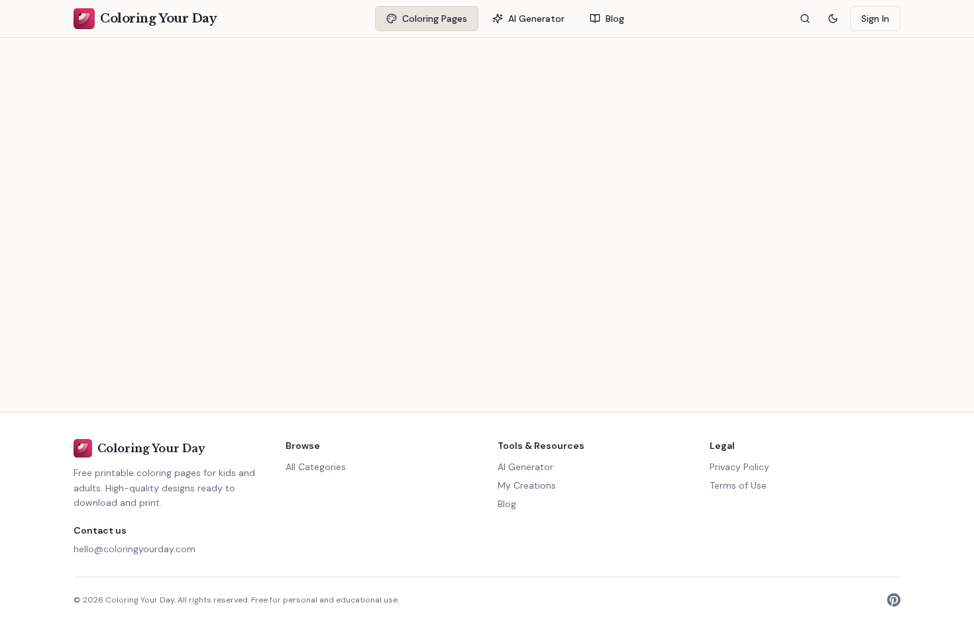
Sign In (875, 18)
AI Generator (536, 18)
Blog (615, 18)
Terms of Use (738, 485)
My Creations (527, 485)
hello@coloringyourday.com (134, 549)
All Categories (316, 467)
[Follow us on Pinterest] (893, 600)
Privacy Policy (739, 467)
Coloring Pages (434, 18)
